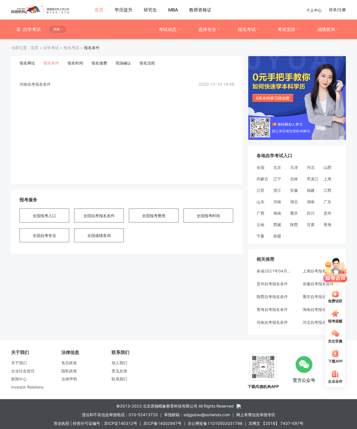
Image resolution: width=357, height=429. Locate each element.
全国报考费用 (153, 215)
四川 (311, 213)
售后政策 (69, 362)
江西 (327, 190)
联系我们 (119, 379)
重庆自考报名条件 (318, 296)
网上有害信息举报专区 (255, 414)
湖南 (311, 201)
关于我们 (19, 362)
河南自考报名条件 (35, 84)
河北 (311, 167)
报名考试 (247, 29)
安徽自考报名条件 (318, 283)
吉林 (294, 178)
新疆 (277, 236)
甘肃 (311, 224)
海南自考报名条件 (318, 309)
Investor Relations (27, 387)
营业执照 (61, 423)
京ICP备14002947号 (162, 423)
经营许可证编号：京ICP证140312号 (105, 423)
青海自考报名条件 (272, 309)
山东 (260, 201)
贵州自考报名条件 (272, 283)
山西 (327, 167)
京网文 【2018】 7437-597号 (276, 423)
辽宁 (277, 178)
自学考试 (53, 47)
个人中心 (314, 10)
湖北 (294, 201)
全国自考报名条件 (99, 215)
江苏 (260, 190)
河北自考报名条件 (318, 322)
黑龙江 (313, 178)
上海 (327, 178)
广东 (327, 201)
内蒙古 (262, 178)
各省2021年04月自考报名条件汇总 (274, 271)
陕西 (294, 224)
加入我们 (119, 362)
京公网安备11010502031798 (215, 423)
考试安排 (286, 29)
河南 (277, 201)
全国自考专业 (44, 235)
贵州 (327, 213)
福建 (311, 190)
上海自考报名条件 (318, 271)
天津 (294, 167)
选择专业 (207, 29)
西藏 (277, 224)
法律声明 (69, 379)
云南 (260, 224)
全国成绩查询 (99, 235)
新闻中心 (19, 379)
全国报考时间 (208, 215)
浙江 (277, 190)
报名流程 (147, 63)
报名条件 (51, 63)
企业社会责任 (23, 370)
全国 (260, 167)
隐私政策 (69, 370)
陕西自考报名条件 (272, 296)
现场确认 (123, 63)
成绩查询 (326, 29)
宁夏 (260, 236)
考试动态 (168, 29)
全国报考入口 (44, 215)
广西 (260, 213)
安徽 (294, 190)
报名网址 (27, 63)
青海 (327, 224)
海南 (277, 213)
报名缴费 (99, 63)
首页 (27, 47)
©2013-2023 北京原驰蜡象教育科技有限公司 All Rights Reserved (175, 406)
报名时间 (75, 63)
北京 (277, 167)
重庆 (294, 213)
